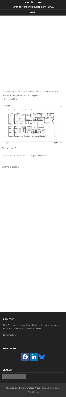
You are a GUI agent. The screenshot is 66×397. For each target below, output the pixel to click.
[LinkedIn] (34, 357)
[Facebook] (25, 357)
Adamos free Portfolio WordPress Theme (27, 387)
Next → (16, 99)
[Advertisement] (33, 50)
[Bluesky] (42, 356)
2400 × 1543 (33, 91)
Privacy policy (9, 335)
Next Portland (33, 2)
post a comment (40, 155)
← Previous (7, 99)
